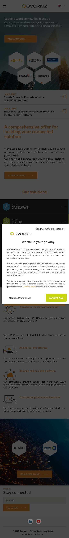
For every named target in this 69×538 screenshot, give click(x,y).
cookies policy (30, 286)
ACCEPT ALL (56, 297)
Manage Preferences (20, 297)
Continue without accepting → (50, 228)
